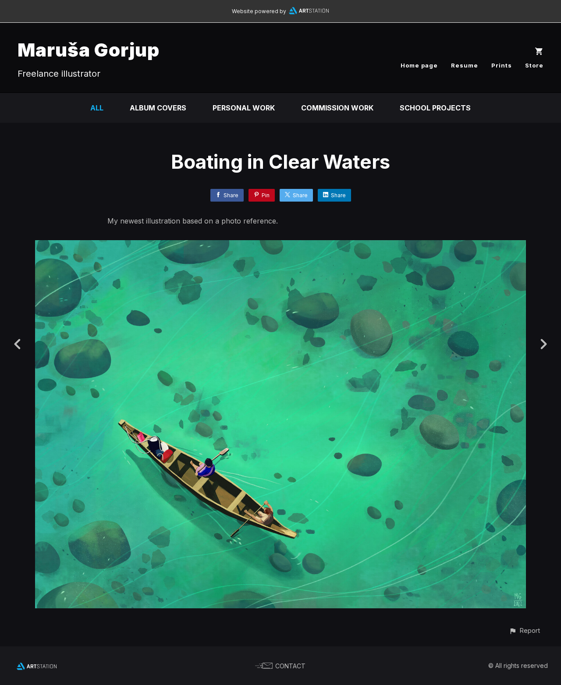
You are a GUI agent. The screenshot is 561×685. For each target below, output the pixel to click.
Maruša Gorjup (89, 50)
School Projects (435, 107)
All (96, 107)
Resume (464, 65)
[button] (524, 630)
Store (534, 65)
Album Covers (158, 107)
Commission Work (337, 107)
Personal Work (244, 107)
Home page (419, 65)
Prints (501, 65)
